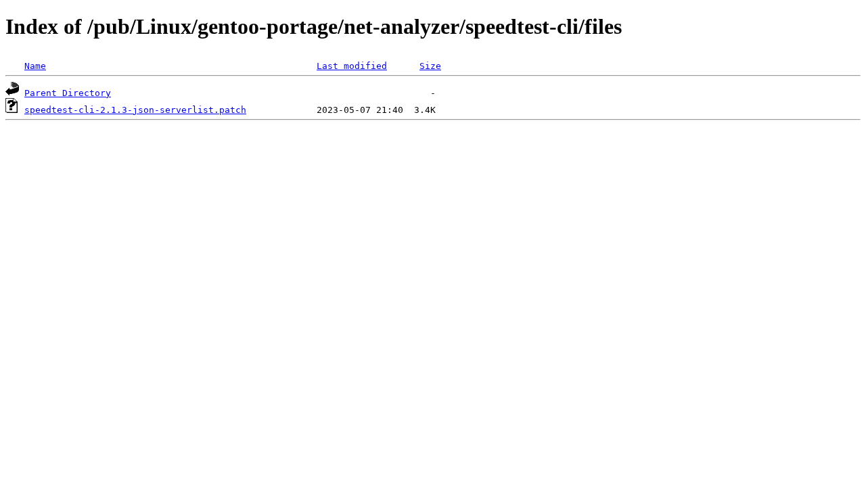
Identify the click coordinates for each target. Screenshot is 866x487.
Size (430, 66)
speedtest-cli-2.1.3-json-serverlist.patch (135, 110)
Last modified (352, 66)
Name (35, 66)
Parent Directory (67, 93)
